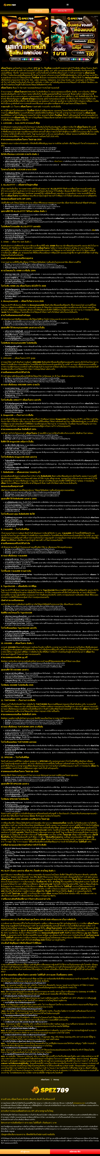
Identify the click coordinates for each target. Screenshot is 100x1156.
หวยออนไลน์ (27, 253)
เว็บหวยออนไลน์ (8, 533)
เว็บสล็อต (72, 424)
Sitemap (56, 1079)
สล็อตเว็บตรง (86, 68)
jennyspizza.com (79, 1103)
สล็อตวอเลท (55, 478)
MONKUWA (30, 92)
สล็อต (68, 134)
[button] (67, 4)
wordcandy (38, 99)
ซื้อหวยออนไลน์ (77, 305)
